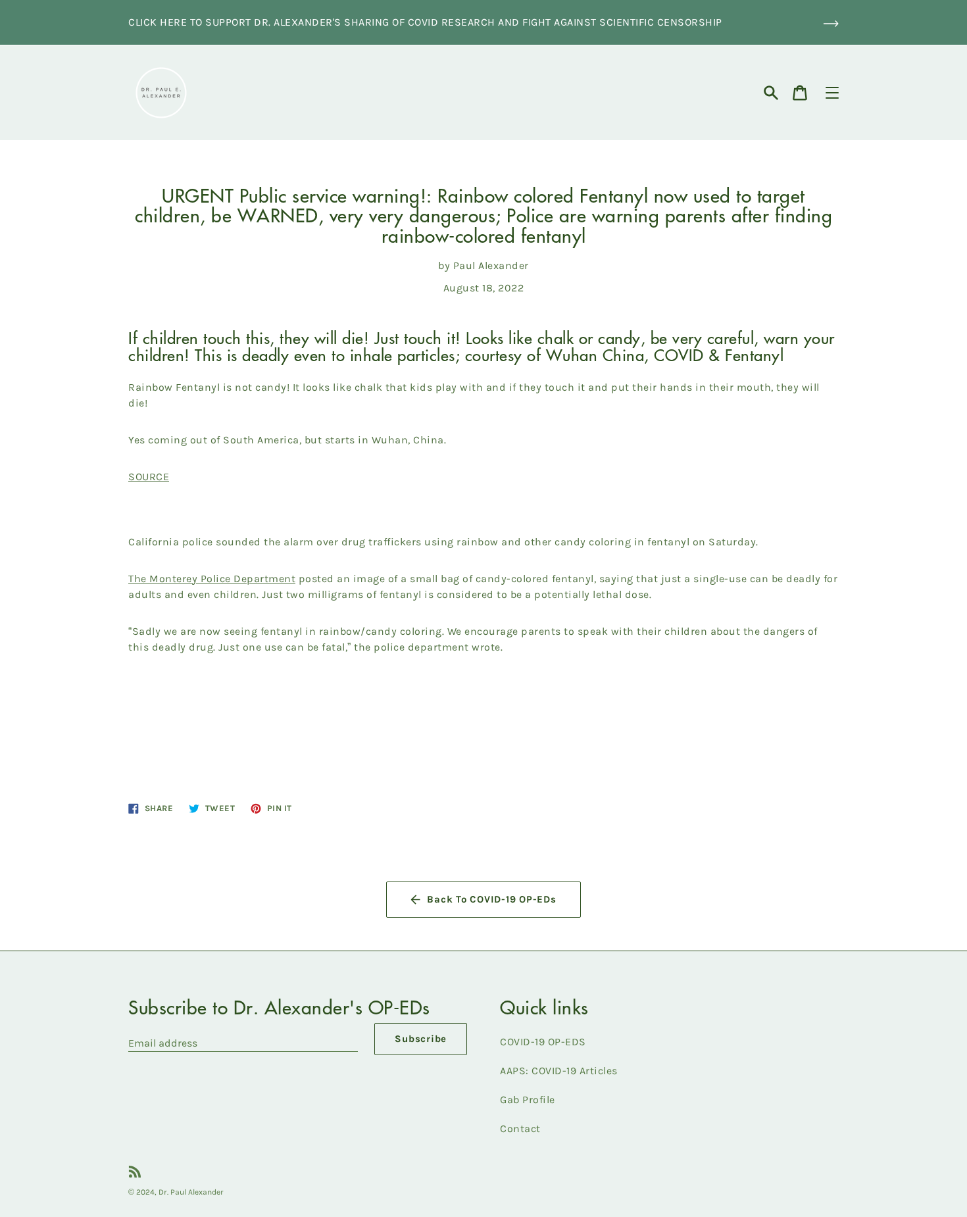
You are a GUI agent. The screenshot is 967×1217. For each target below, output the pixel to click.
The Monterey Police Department (211, 578)
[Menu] (832, 92)
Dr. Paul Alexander (191, 1192)
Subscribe (421, 1039)
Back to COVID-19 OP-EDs (491, 899)
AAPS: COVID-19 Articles (559, 1070)
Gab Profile (527, 1099)
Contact (520, 1128)
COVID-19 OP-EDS (543, 1041)
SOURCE (148, 476)
